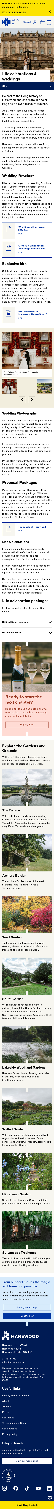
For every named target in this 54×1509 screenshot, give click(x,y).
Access (6, 1407)
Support (27, 22)
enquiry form (28, 471)
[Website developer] (50, 1498)
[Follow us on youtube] (38, 1488)
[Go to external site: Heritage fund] (8, 1475)
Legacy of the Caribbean (15, 1396)
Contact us (8, 1418)
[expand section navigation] (51, 86)
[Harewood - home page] (6, 22)
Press (5, 1412)
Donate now (27, 1316)
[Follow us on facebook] (15, 1488)
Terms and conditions (14, 1423)
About (5, 1401)
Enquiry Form (27, 725)
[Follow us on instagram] (4, 1488)
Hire (4, 86)
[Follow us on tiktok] (27, 1488)
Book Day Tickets (27, 1505)
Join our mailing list (27, 1461)
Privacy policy (9, 1434)
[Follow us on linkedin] (49, 1488)
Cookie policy (9, 1429)
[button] (27, 622)
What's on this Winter (14, 13)
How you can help (27, 1308)
